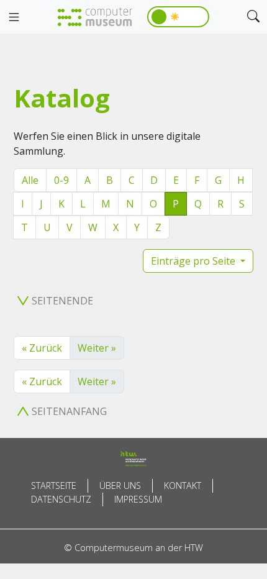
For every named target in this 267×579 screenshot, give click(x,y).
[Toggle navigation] (13, 17)
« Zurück (42, 348)
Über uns (120, 485)
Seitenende (62, 301)
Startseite (53, 485)
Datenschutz (61, 499)
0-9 (61, 180)
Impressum (138, 499)
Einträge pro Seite (194, 261)
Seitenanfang (69, 411)
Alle (30, 180)
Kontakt (182, 485)
